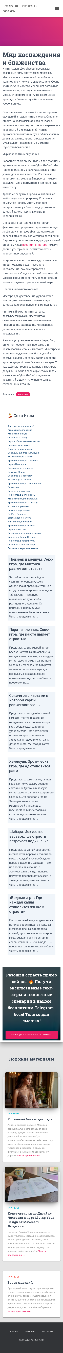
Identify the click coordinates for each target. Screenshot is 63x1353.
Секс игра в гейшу (17, 437)
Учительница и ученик (20, 521)
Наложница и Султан (19, 479)
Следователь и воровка (20, 468)
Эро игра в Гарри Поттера (22, 537)
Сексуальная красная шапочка (24, 533)
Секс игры (47, 1331)
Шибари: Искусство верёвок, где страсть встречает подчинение (29, 836)
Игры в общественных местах (24, 441)
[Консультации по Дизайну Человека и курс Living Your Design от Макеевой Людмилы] (31, 1184)
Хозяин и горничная (19, 506)
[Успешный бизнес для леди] (31, 1090)
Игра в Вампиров (17, 464)
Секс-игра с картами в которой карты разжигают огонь (28, 700)
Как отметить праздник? (21, 426)
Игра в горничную (17, 433)
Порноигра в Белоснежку (21, 494)
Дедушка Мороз (16, 472)
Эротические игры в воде (21, 525)
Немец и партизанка (19, 510)
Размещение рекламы (31, 1340)
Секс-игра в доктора (19, 491)
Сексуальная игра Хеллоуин (23, 452)
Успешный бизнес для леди (30, 1119)
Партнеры (23, 394)
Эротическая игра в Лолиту (22, 502)
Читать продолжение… (29, 1155)
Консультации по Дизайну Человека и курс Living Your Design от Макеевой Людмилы (31, 1219)
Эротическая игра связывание (24, 483)
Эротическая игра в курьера (23, 460)
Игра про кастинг (17, 529)
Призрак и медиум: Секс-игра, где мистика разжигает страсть (31, 564)
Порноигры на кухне (19, 445)
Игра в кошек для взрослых (22, 498)
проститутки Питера (34, 244)
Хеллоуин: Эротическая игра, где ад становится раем (30, 766)
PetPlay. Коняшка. (17, 514)
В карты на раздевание (20, 449)
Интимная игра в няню (20, 456)
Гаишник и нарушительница (23, 548)
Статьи (14, 1331)
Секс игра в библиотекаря (22, 544)
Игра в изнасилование (20, 430)
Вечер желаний (20, 1282)
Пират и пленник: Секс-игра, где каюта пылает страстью (29, 634)
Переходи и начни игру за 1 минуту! (31, 1035)
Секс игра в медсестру (20, 475)
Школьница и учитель (19, 517)
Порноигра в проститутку (21, 540)
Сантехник (13, 487)
